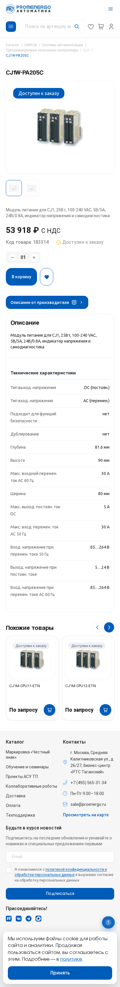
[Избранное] (91, 27)
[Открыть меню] (110, 9)
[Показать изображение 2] (32, 188)
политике (71, 959)
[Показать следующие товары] (109, 627)
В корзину (21, 276)
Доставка (15, 796)
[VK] (19, 919)
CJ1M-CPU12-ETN (80, 686)
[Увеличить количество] (34, 257)
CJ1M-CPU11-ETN (24, 686)
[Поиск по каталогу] (52, 26)
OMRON (30, 45)
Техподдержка (20, 815)
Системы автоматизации (62, 45)
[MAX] (38, 919)
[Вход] (111, 27)
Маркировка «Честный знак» (28, 755)
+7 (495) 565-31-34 (88, 782)
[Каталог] (11, 26)
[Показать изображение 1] (14, 188)
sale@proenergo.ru (88, 804)
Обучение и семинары (27, 767)
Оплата (13, 805)
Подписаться (60, 894)
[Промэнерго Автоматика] (28, 8)
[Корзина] (101, 27)
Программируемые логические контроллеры (42, 50)
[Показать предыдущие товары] (97, 627)
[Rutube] (9, 919)
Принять (60, 973)
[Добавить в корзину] (49, 710)
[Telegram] (28, 919)
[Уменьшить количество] (12, 257)
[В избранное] (46, 277)
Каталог (12, 45)
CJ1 (86, 50)
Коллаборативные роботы (31, 786)
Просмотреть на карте (86, 815)
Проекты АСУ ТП (22, 776)
